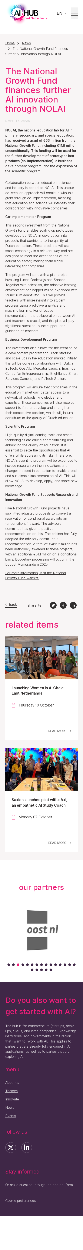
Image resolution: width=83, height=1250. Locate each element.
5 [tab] (27, 964)
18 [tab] (41, 970)
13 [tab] (65, 964)
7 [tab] (37, 964)
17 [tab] (37, 970)
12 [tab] (60, 964)
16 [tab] (32, 970)
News (26, 43)
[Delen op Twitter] (53, 605)
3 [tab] (18, 964)
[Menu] (74, 13)
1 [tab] (8, 964)
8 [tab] (41, 964)
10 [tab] (51, 964)
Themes (11, 1091)
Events (10, 1116)
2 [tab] (13, 964)
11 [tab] (55, 964)
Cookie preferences (20, 1200)
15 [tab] (74, 964)
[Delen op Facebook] (63, 605)
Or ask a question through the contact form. (39, 1185)
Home (10, 43)
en (60, 13)
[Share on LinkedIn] (73, 605)
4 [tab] (22, 964)
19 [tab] (46, 970)
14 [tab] (69, 964)
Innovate (12, 1099)
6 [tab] (32, 964)
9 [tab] (46, 964)
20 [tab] (51, 970)
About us (12, 1082)
